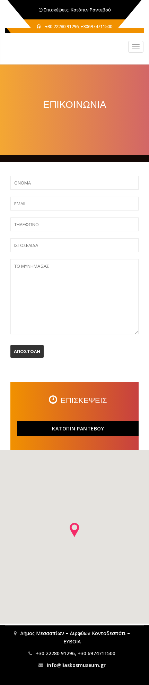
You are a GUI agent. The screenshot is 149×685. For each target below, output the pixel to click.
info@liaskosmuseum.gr (76, 665)
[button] (74, 530)
